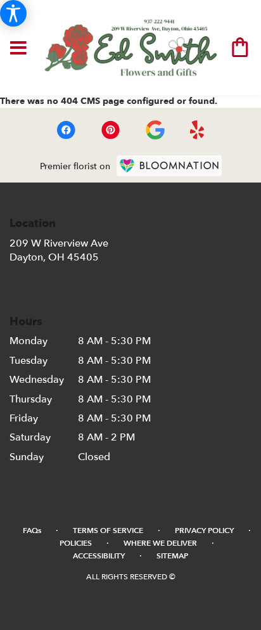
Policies (76, 543)
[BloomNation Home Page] (169, 165)
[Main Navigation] (18, 46)
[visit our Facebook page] (66, 129)
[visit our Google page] (155, 129)
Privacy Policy (204, 530)
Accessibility (99, 556)
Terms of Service (108, 530)
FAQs (32, 530)
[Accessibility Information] (13, 13)
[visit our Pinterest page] (111, 129)
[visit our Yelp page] (197, 129)
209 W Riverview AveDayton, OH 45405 (59, 250)
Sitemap (172, 556)
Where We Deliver (160, 543)
